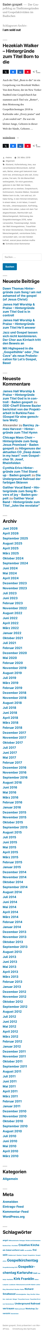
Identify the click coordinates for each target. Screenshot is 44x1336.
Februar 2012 (12, 1041)
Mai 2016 (9, 792)
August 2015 (12, 832)
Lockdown (12, 1284)
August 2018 (12, 703)
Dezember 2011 (14, 1051)
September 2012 (15, 1006)
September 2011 (15, 1066)
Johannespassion (19, 206)
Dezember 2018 (14, 693)
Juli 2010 (9, 1136)
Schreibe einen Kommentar (18, 244)
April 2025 (11, 548)
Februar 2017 (12, 762)
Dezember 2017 (14, 732)
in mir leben (22, 202)
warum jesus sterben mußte (22, 240)
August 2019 (12, 673)
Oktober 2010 (13, 1121)
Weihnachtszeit (20, 1309)
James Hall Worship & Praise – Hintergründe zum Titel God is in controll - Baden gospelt (20, 396)
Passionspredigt (21, 223)
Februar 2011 (12, 1101)
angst (5, 1240)
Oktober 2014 (13, 882)
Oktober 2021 (13, 638)
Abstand (9, 164)
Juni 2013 (10, 962)
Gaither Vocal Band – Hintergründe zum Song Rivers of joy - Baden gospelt (21, 493)
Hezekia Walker (22, 192)
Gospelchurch (31, 188)
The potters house (23, 1299)
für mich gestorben (24, 181)
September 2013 (15, 947)
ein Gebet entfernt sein (13, 1250)
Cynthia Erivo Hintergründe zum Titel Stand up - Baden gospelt (20, 471)
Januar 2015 (12, 867)
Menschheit (10, 1289)
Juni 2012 (10, 1021)
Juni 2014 (10, 902)
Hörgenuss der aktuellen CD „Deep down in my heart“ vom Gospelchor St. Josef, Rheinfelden (22, 456)
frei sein (13, 178)
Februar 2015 (12, 862)
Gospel (24, 1255)
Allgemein (10, 161)
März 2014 (10, 917)
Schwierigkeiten (21, 1294)
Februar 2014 (12, 922)
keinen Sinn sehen (11, 209)
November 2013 (14, 937)
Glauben (19, 1255)
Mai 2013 (9, 967)
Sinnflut (32, 1294)
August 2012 (12, 1011)
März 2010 (10, 1156)
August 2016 (12, 782)
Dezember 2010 (14, 1111)
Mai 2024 (10, 573)
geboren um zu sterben (13, 188)
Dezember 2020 (15, 653)
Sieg (28, 1294)
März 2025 (11, 553)
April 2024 (11, 578)
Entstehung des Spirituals (24, 1329)
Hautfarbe (10, 1279)
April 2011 (10, 1091)
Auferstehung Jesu (23, 164)
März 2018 (10, 722)
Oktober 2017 (13, 742)
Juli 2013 (9, 957)
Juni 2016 (10, 787)
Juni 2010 (10, 1141)
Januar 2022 (12, 633)
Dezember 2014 (14, 872)
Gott (35, 1273)
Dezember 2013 (14, 932)
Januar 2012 (12, 1046)
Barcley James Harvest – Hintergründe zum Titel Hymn (21, 428)
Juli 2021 (9, 643)
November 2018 (14, 698)
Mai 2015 (9, 847)
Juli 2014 (9, 897)
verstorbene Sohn (27, 233)
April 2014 (10, 912)
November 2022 (15, 608)
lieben (37, 1279)
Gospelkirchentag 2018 (10, 1267)
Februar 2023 (13, 603)
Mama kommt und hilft (23, 1284)
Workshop (30, 1308)
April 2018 (10, 718)
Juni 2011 (10, 1081)
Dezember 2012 (14, 992)
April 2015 (10, 852)
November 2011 (14, 1056)
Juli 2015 (9, 837)
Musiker (17, 1289)
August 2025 (12, 543)
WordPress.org (14, 1216)
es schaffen (28, 1250)
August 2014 (12, 892)
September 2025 (15, 538)
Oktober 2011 (12, 1061)
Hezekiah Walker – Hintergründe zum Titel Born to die (21, 54)
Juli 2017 (9, 747)
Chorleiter (14, 1245)
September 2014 (15, 887)
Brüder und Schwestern (33, 1240)
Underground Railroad (27, 1303)
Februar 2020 (13, 663)
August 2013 (12, 952)
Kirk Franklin (24, 1279)
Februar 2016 (12, 802)
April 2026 (11, 533)
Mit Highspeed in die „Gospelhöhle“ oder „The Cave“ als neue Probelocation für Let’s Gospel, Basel (21, 355)
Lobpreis (5, 1284)
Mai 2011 (9, 1086)
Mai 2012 (9, 1026)
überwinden (15, 1313)
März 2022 (11, 628)
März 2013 (10, 976)
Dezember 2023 (15, 583)
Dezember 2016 (14, 767)
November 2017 (14, 737)
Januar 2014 (12, 927)
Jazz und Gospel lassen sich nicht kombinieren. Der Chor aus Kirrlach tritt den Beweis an (22, 338)
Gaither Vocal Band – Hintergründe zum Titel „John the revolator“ (21, 501)
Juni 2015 (10, 842)
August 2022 (12, 613)
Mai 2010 (9, 1146)
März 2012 (10, 1036)
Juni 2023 (10, 598)
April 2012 (10, 1031)
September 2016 (15, 777)
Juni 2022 (10, 618)
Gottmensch (8, 192)
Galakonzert (12, 1255)
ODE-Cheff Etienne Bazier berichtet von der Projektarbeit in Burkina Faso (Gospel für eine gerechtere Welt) (22, 413)
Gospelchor (31, 1255)
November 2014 (15, 877)
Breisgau (22, 1240)
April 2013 (10, 972)
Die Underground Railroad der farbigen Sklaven (22, 478)
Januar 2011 (11, 1106)
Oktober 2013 (13, 942)
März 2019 (10, 683)
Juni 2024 (10, 568)
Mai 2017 (9, 757)
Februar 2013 (12, 982)
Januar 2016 (12, 807)
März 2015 (10, 857)
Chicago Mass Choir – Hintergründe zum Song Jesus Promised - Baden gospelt (20, 443)
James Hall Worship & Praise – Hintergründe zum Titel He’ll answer (19, 323)
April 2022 (11, 623)
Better (10, 171)
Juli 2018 (9, 708)
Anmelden (10, 1202)
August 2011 (12, 1071)
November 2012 (14, 996)
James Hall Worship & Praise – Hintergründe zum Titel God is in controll (19, 310)
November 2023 (15, 588)
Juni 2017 (10, 752)
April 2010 (10, 1151)
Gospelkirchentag (22, 1260)
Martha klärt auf (24, 213)
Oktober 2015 (13, 822)
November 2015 (14, 817)
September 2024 (15, 563)
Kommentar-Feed (16, 1211)
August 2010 (12, 1131)
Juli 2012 (9, 1016)
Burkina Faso (7, 1245)
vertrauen (8, 1308)
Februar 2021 (12, 648)
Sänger (15, 1299)
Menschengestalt (10, 216)
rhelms (9, 157)
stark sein (9, 1299)
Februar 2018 (12, 727)
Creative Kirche (28, 1245)
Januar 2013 (12, 987)
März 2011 (10, 1096)
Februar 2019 (12, 688)
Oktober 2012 (13, 1001)
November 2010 (15, 1116)
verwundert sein (10, 237)
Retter (22, 1289)
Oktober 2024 (13, 558)
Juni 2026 (10, 528)
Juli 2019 (9, 678)
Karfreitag (32, 206)
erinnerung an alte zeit (22, 175)
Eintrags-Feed (13, 1206)
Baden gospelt (12, 4)
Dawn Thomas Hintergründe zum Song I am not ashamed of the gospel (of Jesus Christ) (22, 294)
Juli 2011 (9, 1076)
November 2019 (14, 668)
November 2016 (14, 772)
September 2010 (15, 1126)
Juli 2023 (10, 593)
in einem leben (9, 202)
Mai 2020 (10, 658)
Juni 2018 (10, 713)
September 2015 (15, 827)
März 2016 (10, 797)
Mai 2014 (9, 907)
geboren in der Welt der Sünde (16, 185)
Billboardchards (14, 1240)
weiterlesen (10, 137)
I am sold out (26, 195)
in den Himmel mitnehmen (25, 199)
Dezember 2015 (14, 812)
